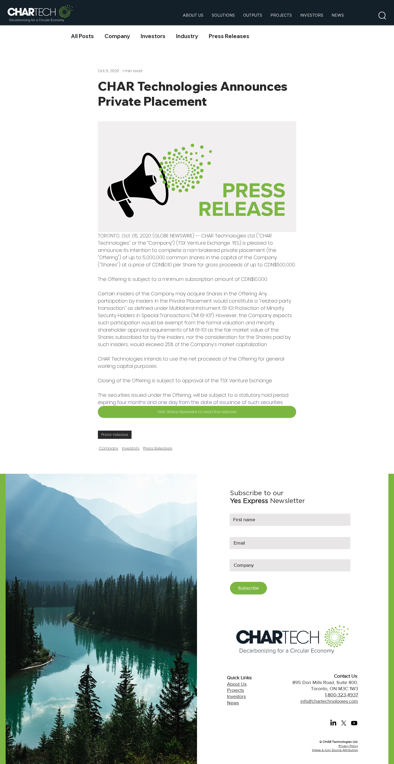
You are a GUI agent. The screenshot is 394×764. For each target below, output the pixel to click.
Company (117, 36)
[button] (382, 16)
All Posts (82, 36)
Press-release (114, 434)
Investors (153, 36)
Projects (235, 690)
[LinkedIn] (333, 723)
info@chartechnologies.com (329, 701)
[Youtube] (354, 723)
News (233, 703)
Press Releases (229, 36)
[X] (343, 723)
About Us (237, 684)
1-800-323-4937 (341, 694)
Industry (187, 36)
